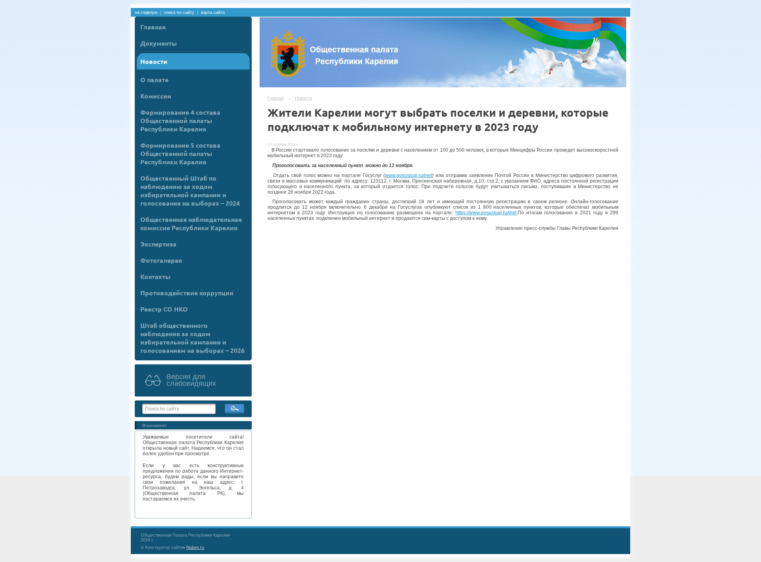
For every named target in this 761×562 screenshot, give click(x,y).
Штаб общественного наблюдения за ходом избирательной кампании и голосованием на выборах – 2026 (192, 337)
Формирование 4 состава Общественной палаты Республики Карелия (180, 120)
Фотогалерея (161, 260)
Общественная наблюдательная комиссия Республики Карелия (191, 223)
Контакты (155, 276)
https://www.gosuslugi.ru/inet (485, 213)
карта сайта (213, 12)
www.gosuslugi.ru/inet (408, 175)
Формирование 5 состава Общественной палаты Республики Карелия (180, 153)
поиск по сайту (179, 12)
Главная (153, 27)
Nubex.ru (195, 547)
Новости (153, 61)
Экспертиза (158, 244)
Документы (158, 43)
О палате (154, 79)
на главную (146, 12)
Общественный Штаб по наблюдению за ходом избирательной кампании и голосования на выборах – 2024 (190, 190)
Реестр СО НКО (164, 309)
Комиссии (155, 96)
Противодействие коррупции (186, 293)
